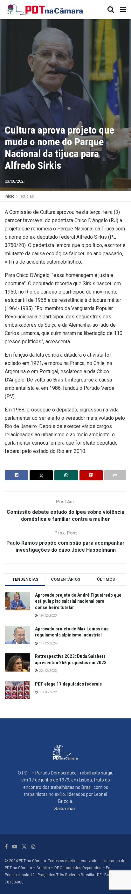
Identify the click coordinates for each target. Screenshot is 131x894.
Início (9, 196)
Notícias (26, 196)
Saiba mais (65, 808)
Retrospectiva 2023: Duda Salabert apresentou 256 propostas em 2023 (71, 659)
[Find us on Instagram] (33, 846)
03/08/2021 (15, 181)
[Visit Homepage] (45, 9)
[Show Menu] (123, 9)
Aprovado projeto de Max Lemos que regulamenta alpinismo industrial (72, 632)
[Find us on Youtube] (14, 846)
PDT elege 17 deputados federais (68, 684)
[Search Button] (110, 9)
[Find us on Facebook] (6, 846)
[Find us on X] (24, 846)
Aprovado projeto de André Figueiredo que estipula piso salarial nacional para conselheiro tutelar (78, 601)
